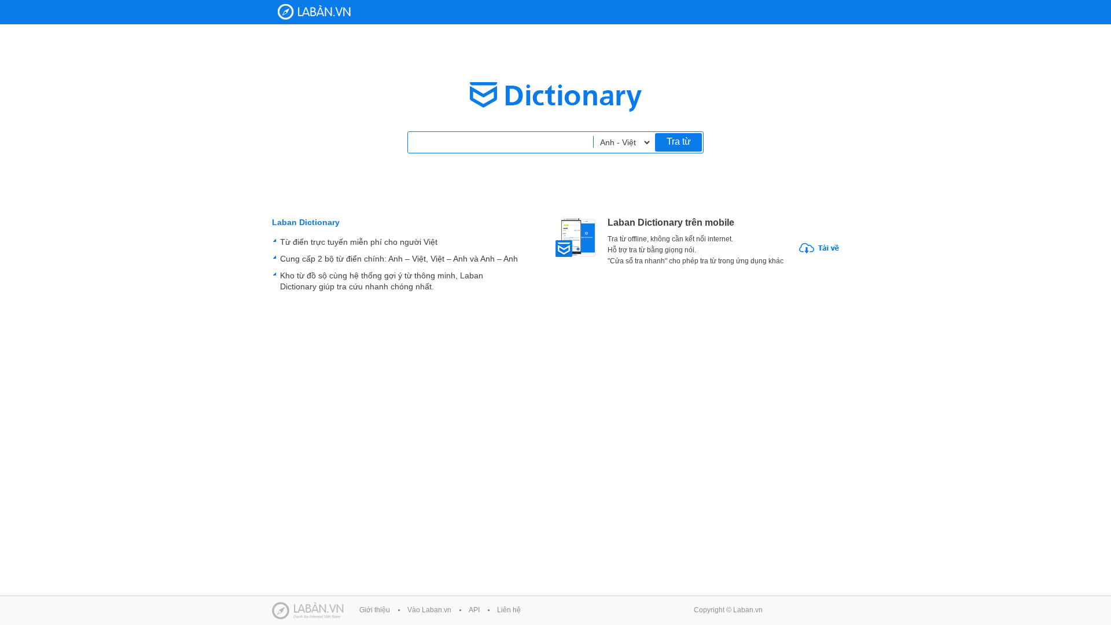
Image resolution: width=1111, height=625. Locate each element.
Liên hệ (509, 610)
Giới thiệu (374, 610)
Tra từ (679, 141)
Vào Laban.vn (429, 610)
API (474, 610)
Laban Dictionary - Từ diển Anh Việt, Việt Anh (314, 12)
